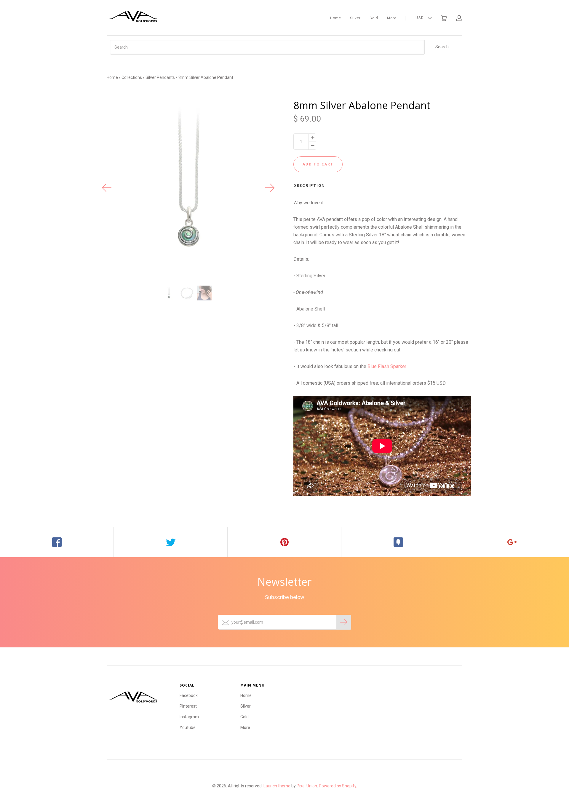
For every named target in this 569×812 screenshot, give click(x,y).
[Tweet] (171, 542)
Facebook (189, 695)
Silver (355, 18)
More (392, 18)
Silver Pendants (160, 77)
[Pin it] (284, 542)
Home (335, 18)
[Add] (512, 542)
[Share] (57, 542)
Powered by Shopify (337, 786)
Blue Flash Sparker (386, 366)
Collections (132, 77)
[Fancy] (398, 542)
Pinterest (188, 706)
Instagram (189, 716)
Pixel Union (307, 786)
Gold (374, 18)
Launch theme (276, 786)
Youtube (188, 727)
